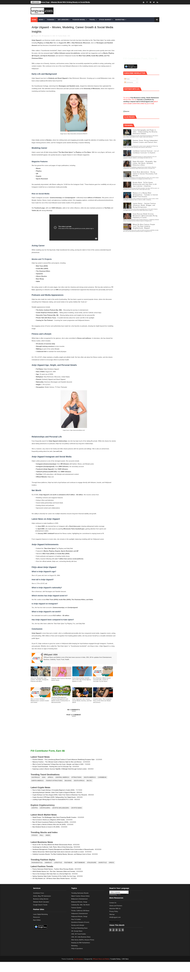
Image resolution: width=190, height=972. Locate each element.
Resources (36, 917)
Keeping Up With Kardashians (80, 942)
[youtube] (143, 2)
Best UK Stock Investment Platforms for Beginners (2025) (50, 822)
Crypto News (76, 808)
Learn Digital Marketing (40, 914)
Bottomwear (80, 862)
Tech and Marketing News (79, 928)
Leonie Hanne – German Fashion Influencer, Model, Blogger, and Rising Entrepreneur (144, 205)
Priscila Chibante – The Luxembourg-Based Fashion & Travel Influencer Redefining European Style (63, 759)
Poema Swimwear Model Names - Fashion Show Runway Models (52, 869)
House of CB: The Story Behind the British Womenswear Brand (52, 844)
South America (90, 777)
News (41, 19)
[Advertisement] (110, 11)
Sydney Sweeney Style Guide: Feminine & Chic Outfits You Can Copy (54, 876)
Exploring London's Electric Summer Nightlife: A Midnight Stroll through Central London (59, 769)
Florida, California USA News (80, 910)
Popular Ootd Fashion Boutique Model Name (61, 679)
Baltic (89, 780)
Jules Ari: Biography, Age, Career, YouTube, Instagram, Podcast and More (68, 2)
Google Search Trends (40, 905)
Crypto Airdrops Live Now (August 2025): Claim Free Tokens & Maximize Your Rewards (59, 795)
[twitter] (153, 2)
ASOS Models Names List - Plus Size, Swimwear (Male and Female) (53, 871)
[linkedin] (157, 2)
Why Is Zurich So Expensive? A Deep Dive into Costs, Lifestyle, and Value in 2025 (57, 764)
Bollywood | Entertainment (79, 899)
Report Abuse (114, 922)
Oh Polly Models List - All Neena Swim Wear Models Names (51, 878)
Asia (43, 777)
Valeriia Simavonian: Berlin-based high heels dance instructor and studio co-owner (58, 852)
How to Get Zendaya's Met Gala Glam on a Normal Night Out (51, 874)
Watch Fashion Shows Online (80, 896)
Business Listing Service (40, 899)
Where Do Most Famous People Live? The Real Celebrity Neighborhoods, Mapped (144, 226)
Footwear (68, 862)
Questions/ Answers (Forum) (80, 922)
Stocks (34, 835)
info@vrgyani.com (115, 917)
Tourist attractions (54, 780)
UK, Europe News (76, 931)
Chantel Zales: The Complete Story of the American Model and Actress (102, 700)
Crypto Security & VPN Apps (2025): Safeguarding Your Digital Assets (54, 797)
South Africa (79, 780)
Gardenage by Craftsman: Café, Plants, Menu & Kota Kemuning (52, 847)
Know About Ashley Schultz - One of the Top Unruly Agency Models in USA (81, 679)
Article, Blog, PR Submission (42, 896)
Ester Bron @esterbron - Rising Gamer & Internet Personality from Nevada (145, 173)
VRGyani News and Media (101, 959)
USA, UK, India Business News (80, 937)
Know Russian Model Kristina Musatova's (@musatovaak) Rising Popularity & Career (145, 215)
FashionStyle (37, 862)
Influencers (63, 19)
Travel (92, 19)
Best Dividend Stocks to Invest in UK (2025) (46, 827)
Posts (128, 79)
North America (38, 780)
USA (68, 36)
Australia (36, 777)
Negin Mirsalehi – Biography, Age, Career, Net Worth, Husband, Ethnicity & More (145, 163)
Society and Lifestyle (77, 925)
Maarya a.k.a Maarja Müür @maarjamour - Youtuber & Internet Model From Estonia (145, 194)
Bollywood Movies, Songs (79, 902)
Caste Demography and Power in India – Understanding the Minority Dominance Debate (145, 131)
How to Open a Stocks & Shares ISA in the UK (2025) (49, 824)
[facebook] (146, 2)
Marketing (120, 19)
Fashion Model (79, 19)
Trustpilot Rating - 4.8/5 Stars (119, 959)
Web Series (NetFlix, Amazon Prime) (82, 940)
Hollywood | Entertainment (79, 913)
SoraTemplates (78, 959)
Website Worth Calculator (41, 902)
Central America (62, 777)
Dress (111, 862)
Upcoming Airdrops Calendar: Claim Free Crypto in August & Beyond (53, 792)
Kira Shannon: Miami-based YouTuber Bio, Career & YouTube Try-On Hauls (102, 679)
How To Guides (76, 919)
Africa (50, 777)
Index (48, 835)
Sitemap (111, 914)
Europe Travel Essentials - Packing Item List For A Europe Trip (51, 766)
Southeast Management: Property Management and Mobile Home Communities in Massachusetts (60, 700)
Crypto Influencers (60, 808)
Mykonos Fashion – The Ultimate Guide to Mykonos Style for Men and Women (57, 762)
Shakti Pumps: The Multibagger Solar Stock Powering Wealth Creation (54, 817)
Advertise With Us (114, 908)
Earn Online (37, 920)
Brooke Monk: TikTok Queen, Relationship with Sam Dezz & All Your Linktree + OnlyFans (145, 184)
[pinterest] (150, 2)
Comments (129, 82)
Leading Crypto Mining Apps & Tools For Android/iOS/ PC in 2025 (52, 799)
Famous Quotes (76, 907)
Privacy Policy (113, 911)
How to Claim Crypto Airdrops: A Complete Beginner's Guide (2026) (53, 790)
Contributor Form (38, 893)
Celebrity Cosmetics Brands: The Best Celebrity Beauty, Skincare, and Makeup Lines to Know (61, 854)
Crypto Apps (45, 808)
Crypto (35, 808)
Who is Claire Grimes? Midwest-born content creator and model (40, 700)
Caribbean (102, 777)
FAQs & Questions (77, 948)
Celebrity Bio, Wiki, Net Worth (80, 905)
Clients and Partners (115, 905)
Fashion (50, 19)
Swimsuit (48, 862)
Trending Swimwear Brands (79, 893)
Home (34, 19)
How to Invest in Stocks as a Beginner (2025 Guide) (48, 819)
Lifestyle (58, 862)
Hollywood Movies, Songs (79, 916)
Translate (124, 894)
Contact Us (112, 902)
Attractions (76, 777)
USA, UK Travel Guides (78, 934)
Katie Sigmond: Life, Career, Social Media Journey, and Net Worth (82, 700)
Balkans (68, 780)
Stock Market (105, 19)
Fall (41, 835)
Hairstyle (103, 862)
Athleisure (91, 862)
